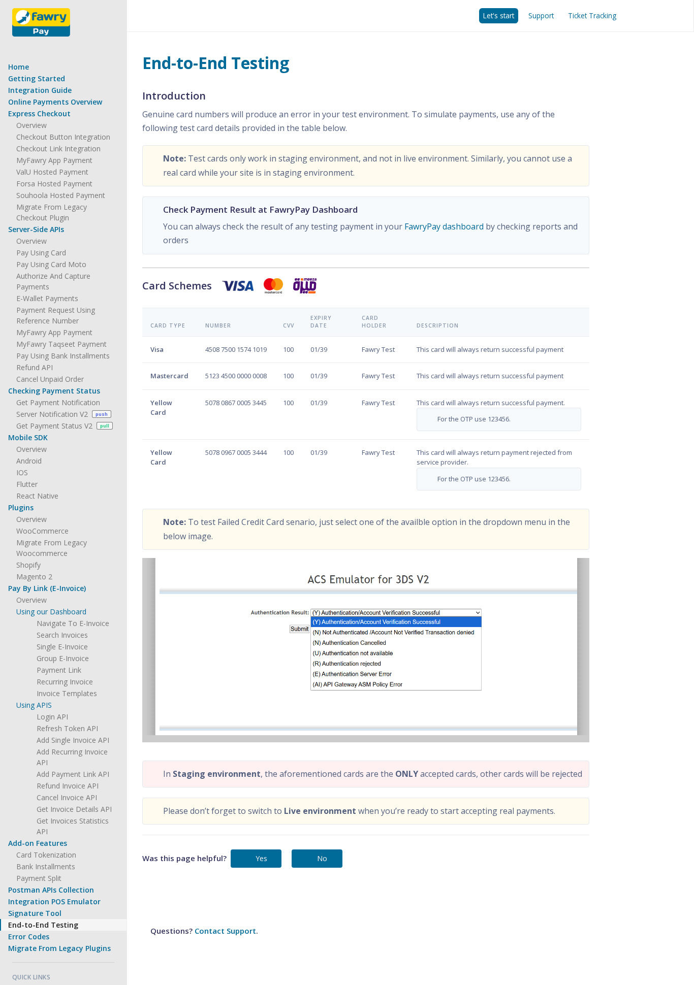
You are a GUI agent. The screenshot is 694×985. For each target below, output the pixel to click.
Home (18, 67)
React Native (37, 496)
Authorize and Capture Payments (53, 281)
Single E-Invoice (62, 646)
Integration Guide (40, 90)
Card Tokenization (46, 855)
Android (29, 461)
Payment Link (59, 670)
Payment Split (38, 878)
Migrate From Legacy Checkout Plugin (51, 212)
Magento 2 (34, 576)
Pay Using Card (41, 252)
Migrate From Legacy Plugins (59, 948)
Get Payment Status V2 (62, 426)
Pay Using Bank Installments (63, 355)
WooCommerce (42, 531)
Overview (31, 125)
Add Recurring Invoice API (72, 757)
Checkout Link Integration (58, 148)
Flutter (27, 484)
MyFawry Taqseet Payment (61, 344)
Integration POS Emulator (54, 901)
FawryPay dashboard (444, 226)
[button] (63, 113)
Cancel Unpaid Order (50, 379)
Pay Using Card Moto (51, 264)
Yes (261, 858)
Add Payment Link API (73, 774)
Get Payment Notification (58, 402)
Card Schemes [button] (177, 285)
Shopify (28, 565)
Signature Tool (34, 913)
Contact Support (225, 931)
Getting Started (36, 78)
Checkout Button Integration (63, 137)
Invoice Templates (67, 693)
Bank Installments (45, 866)
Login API (52, 716)
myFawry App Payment (54, 160)
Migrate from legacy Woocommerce (51, 548)
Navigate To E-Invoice (73, 623)
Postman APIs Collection (51, 890)
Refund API (34, 367)
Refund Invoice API (68, 786)
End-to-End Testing (43, 925)
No (322, 858)
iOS (22, 472)
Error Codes (28, 936)
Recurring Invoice (65, 681)
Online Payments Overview (55, 102)
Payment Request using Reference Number (55, 315)
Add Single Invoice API (73, 740)
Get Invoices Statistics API (73, 826)
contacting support (183, 896)
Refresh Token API (67, 728)
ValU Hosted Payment (52, 172)
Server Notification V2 (62, 414)
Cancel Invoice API (67, 797)
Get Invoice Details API (74, 809)
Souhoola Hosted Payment (60, 195)
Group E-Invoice (63, 658)
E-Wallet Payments (47, 298)
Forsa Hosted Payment (54, 183)
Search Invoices (62, 635)
